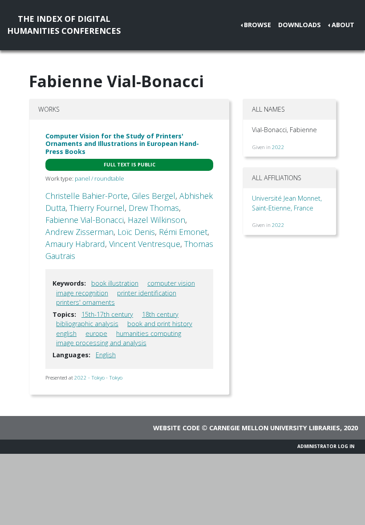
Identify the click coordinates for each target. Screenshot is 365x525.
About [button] (343, 24)
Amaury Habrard (75, 243)
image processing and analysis (101, 343)
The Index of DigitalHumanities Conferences (64, 24)
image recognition (82, 293)
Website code (176, 428)
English (106, 355)
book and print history (159, 323)
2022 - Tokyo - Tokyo (98, 377)
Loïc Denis (136, 231)
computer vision (171, 283)
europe (96, 333)
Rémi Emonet (183, 231)
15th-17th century (107, 314)
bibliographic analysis (87, 323)
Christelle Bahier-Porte (86, 195)
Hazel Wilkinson (156, 219)
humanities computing (148, 333)
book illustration (114, 283)
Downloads (299, 24)
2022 (278, 147)
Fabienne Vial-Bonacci (84, 219)
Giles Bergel (153, 195)
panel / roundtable (99, 178)
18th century (160, 314)
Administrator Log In (325, 446)
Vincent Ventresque (144, 243)
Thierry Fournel (97, 207)
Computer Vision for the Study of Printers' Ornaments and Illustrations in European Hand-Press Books (122, 144)
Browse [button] (257, 24)
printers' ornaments (85, 302)
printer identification (146, 293)
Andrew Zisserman (79, 231)
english (66, 333)
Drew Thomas (154, 207)
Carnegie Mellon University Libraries (274, 428)
